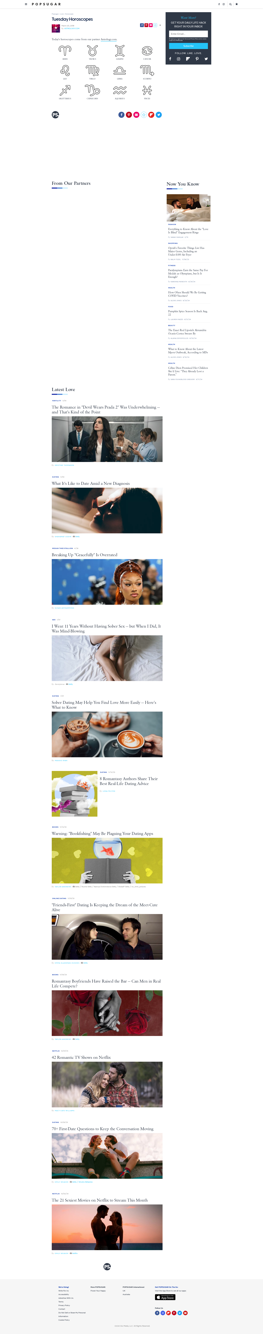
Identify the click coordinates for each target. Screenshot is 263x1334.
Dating (55, 477)
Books (55, 827)
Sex (54, 620)
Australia (126, 1294)
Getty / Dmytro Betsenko (82, 1182)
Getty (77, 536)
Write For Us (63, 1291)
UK (124, 1291)
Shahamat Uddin (63, 537)
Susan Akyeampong (64, 608)
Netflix (56, 1051)
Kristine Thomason (64, 465)
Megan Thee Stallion (62, 548)
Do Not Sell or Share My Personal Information (72, 1314)
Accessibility (63, 1294)
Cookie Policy (64, 1320)
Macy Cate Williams (64, 1111)
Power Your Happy (98, 1291)
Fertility (56, 401)
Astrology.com (71, 28)
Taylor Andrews (63, 887)
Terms (186, 39)
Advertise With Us (65, 1298)
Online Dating (59, 898)
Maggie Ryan (61, 761)
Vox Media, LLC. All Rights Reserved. (135, 1326)
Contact (61, 1309)
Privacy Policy (195, 39)
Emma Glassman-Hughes (67, 963)
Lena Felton (109, 791)
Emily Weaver (61, 1182)
